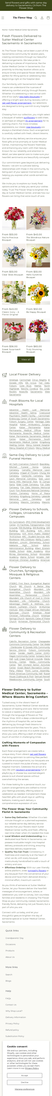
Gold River (26, 386)
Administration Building (21, 548)
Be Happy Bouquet (36, 312)
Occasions (11, 944)
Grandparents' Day (15, 938)
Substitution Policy (15, 1036)
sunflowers (29, 117)
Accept (24, 1075)
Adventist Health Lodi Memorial (29, 410)
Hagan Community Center (22, 656)
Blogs (8, 981)
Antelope (13, 380)
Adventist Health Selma (22, 413)
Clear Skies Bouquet (12, 274)
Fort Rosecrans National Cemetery (33, 490)
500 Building (28, 530)
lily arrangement (33, 120)
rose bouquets (33, 127)
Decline (24, 1082)
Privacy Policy (32, 1068)
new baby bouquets (29, 96)
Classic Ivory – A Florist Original (10, 313)
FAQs (8, 998)
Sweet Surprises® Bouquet (11, 350)
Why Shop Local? (14, 1011)
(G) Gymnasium (17, 522)
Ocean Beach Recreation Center (33, 667)
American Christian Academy (24, 560)
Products (10, 950)
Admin (46, 545)
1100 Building (25, 528)
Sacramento (36, 391)
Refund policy (12, 1030)
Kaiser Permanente (29, 427)
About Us (10, 957)
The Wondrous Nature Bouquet (37, 238)
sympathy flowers (37, 870)
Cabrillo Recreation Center (23, 641)
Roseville (23, 391)
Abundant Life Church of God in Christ (29, 598)
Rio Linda (45, 388)
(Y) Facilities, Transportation (30, 525)
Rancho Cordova (29, 388)
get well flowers (38, 754)
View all (26, 359)
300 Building (39, 528)
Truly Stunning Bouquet (34, 350)
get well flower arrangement (16, 103)
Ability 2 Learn (42, 539)
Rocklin (13, 391)
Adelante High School (23, 545)
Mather (37, 386)
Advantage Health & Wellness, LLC (29, 604)
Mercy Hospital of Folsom (22, 448)
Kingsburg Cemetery (30, 496)
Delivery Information (16, 1017)
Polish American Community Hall (25, 673)
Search (9, 974)
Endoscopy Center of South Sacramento (29, 418)
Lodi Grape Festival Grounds (28, 659)
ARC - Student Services (33, 536)
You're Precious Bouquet (10, 238)
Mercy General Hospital (38, 445)
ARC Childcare (28, 539)
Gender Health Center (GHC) (34, 653)
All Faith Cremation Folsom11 (23, 464)
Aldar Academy (35, 551)
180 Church (25, 586)
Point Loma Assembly (37, 670)
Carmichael (25, 380)
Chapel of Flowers (29, 473)
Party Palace (16, 670)
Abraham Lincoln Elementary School (29, 542)
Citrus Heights (39, 380)
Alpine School (27, 557)
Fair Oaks (44, 383)
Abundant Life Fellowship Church (29, 601)
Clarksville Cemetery (32, 476)
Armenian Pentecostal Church (34, 621)
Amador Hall (43, 557)
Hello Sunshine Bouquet (34, 275)
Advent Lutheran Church (23, 607)
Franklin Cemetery (19, 493)
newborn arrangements (28, 769)
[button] (36, 18)
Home (4, 30)
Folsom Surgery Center (21, 421)
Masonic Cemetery (30, 502)
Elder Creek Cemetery (28, 484)
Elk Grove (30, 383)
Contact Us (11, 1004)
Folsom (13, 386)
